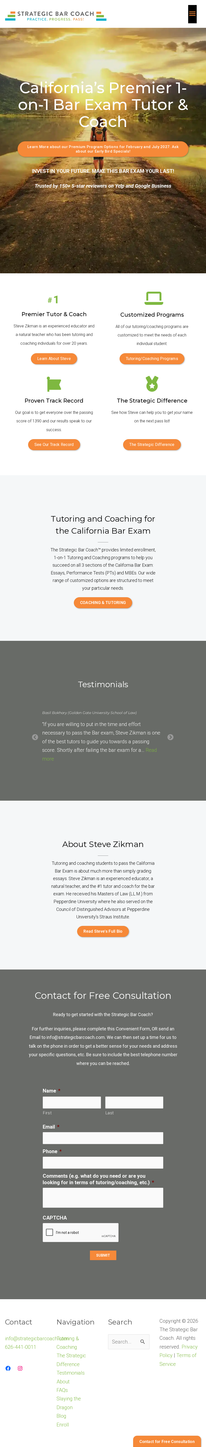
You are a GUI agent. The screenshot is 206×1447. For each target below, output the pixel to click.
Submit (103, 1264)
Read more (113, 767)
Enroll (63, 1433)
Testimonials (71, 1382)
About (63, 1390)
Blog (61, 1425)
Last (110, 1121)
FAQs (62, 1399)
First (47, 1121)
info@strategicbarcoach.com (75, 1046)
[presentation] (81, 1241)
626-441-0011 (20, 1356)
